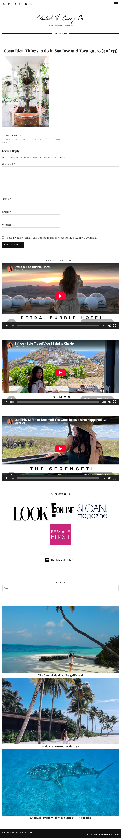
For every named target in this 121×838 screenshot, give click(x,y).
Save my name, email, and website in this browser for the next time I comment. (52, 237)
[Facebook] (15, 4)
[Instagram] (9, 4)
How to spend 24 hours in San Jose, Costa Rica (31, 138)
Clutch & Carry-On (60, 17)
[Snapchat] (20, 4)
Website (6, 224)
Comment (8, 164)
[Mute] (109, 325)
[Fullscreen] (114, 325)
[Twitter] (4, 4)
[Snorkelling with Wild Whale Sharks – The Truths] (60, 782)
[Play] (6, 325)
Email (6, 212)
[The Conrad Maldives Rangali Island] (60, 639)
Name (6, 198)
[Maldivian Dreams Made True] (60, 711)
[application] (60, 296)
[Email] (26, 4)
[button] (117, 4)
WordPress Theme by (103, 834)
